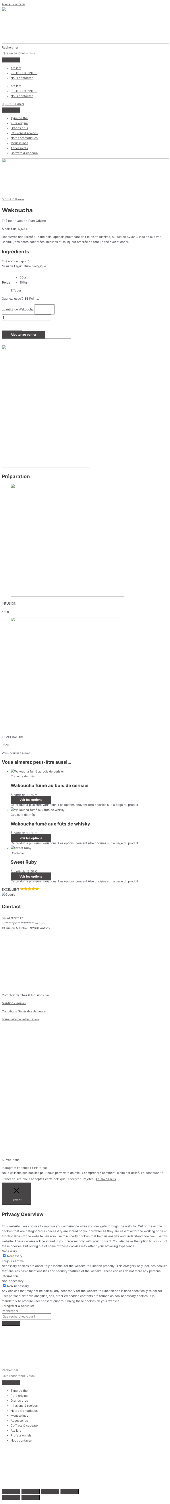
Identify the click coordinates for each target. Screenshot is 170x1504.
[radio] (24, 277)
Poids (6, 282)
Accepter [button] (74, 1179)
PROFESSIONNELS (24, 73)
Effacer (16, 290)
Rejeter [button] (88, 1179)
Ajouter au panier (24, 334)
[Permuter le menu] (11, 110)
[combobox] (26, 53)
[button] (85, 892)
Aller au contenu (13, 4)
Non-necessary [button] (13, 1281)
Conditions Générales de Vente (24, 1011)
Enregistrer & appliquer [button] (18, 1306)
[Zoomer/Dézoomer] (11, 1491)
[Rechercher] (11, 59)
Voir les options (30, 799)
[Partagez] (50, 1491)
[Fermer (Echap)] (69, 1491)
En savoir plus (106, 1179)
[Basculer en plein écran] (30, 1491)
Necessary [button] (9, 1251)
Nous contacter (22, 78)
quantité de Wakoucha (18, 309)
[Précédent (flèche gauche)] (11, 1497)
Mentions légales (14, 1003)
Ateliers (16, 68)
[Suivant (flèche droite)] (30, 1497)
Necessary (14, 1256)
